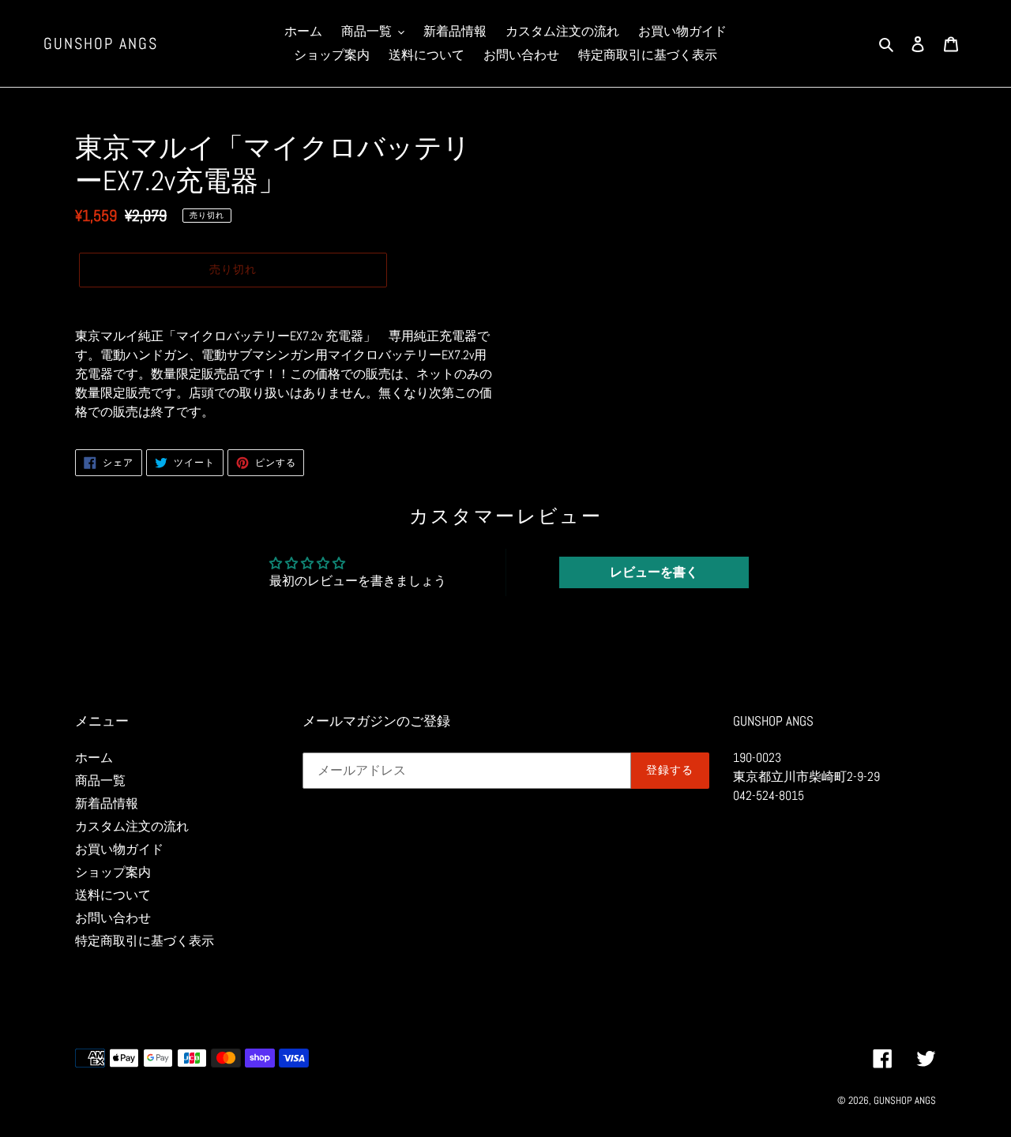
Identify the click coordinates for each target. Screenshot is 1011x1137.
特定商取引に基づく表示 (144, 940)
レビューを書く (654, 572)
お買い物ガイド (119, 849)
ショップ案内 (113, 872)
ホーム (94, 757)
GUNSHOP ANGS (100, 43)
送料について (113, 895)
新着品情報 (106, 803)
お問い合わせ (113, 918)
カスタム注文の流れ (132, 826)
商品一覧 (100, 780)
